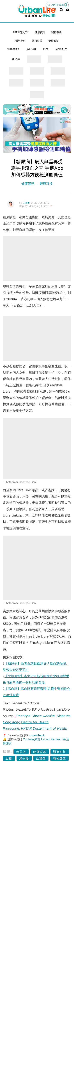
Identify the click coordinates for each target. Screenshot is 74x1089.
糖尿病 (21, 751)
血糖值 (41, 758)
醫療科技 (46, 183)
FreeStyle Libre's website (35, 716)
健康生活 (37, 40)
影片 (45, 48)
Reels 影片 (61, 48)
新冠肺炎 (31, 48)
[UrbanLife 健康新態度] (37, 11)
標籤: (7, 751)
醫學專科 (20, 40)
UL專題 (16, 58)
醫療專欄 (56, 32)
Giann (27, 202)
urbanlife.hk (37, 735)
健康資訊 (40, 32)
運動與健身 (13, 48)
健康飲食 (53, 40)
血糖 (9, 758)
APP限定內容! (20, 32)
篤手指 (24, 758)
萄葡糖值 (59, 758)
